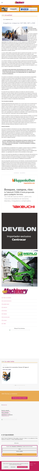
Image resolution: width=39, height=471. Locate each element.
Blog (35, 463)
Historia (5, 320)
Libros (4, 323)
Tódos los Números (7, 297)
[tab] (14, 385)
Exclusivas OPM (6, 317)
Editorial (5, 310)
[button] (2, 2)
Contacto (5, 307)
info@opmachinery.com (5, 415)
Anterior (16, 172)
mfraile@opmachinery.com (6, 413)
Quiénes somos (6, 304)
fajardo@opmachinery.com (6, 411)
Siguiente (22, 172)
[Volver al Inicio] (19, 2)
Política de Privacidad (18, 464)
